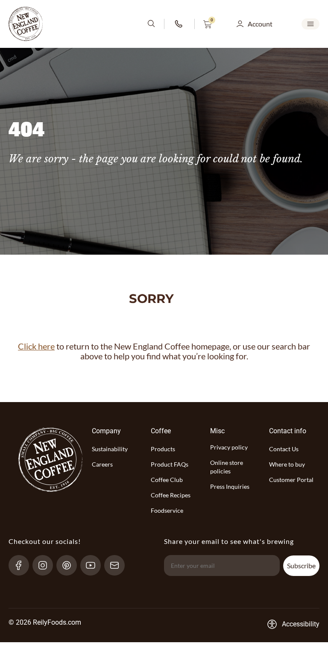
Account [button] (260, 24)
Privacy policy (229, 447)
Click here (36, 346)
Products (163, 448)
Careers (102, 464)
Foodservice (167, 510)
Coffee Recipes (170, 495)
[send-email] (118, 565)
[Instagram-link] (46, 565)
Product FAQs (169, 464)
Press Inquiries (229, 486)
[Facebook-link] (22, 565)
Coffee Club (167, 479)
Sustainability (110, 448)
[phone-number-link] (179, 24)
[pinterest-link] (70, 565)
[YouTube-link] (94, 565)
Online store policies (226, 467)
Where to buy (287, 464)
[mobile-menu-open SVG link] (310, 24)
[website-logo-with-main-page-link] (26, 24)
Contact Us (284, 448)
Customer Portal (291, 479)
